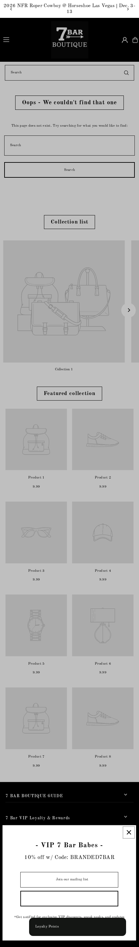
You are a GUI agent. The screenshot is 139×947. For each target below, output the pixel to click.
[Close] (128, 832)
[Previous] (11, 9)
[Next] (127, 9)
